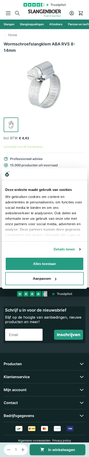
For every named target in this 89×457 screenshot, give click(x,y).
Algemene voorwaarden (34, 440)
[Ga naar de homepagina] (44, 13)
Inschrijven (68, 334)
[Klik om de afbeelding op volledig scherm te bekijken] (44, 86)
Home (12, 35)
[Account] (71, 13)
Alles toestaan (44, 264)
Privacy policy (61, 440)
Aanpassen (42, 278)
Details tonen (64, 249)
